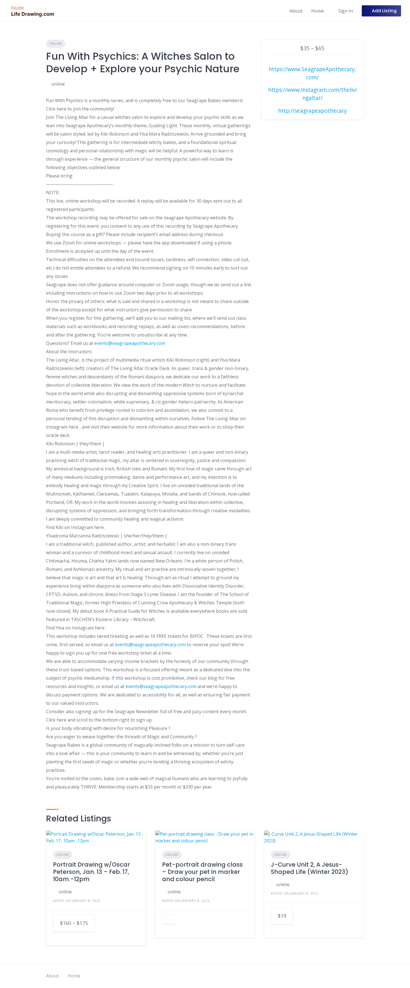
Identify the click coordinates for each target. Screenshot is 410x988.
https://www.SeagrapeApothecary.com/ (312, 73)
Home (317, 11)
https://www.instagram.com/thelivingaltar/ (312, 94)
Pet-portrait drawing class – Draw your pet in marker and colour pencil (202, 871)
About (296, 11)
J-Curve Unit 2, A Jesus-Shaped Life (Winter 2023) (309, 868)
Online (55, 43)
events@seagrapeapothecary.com (129, 343)
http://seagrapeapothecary (312, 110)
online (58, 84)
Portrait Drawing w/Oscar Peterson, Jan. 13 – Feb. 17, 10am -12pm (91, 871)
